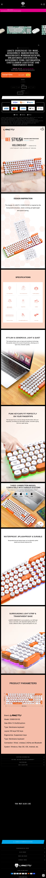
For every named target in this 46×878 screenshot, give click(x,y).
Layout (23, 90)
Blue (29, 87)
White (19, 87)
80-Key (26, 93)
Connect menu (22, 859)
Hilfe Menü (22, 852)
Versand (20, 70)
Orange (13, 87)
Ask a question (23, 764)
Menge (23, 79)
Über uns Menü (22, 856)
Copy (28, 74)
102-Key (20, 93)
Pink (33, 87)
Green (24, 87)
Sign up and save (23, 870)
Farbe (23, 84)
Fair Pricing (23, 762)
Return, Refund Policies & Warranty (23, 759)
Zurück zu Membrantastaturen (24, 841)
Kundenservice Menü (22, 848)
